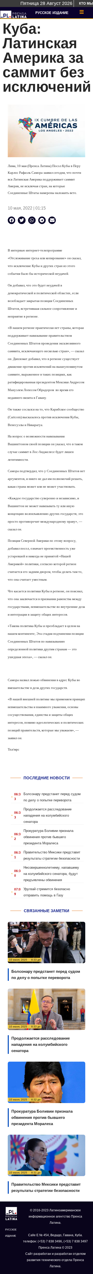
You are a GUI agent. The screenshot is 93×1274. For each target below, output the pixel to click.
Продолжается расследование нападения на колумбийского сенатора (48, 815)
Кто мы (86, 3)
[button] (11, 220)
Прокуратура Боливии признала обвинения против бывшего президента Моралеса (48, 837)
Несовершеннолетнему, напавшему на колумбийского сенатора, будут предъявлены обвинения (51, 874)
